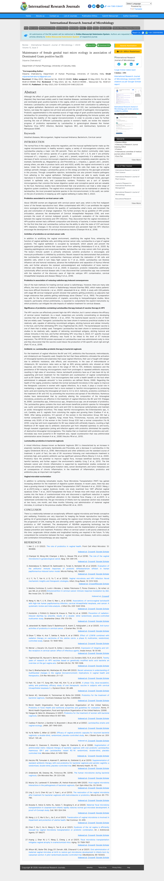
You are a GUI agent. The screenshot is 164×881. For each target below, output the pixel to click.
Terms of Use (102, 867)
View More (136, 160)
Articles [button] (81, 28)
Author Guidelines (130, 16)
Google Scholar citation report (125, 70)
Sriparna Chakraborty (31, 60)
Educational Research (123, 199)
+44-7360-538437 (114, 6)
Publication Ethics (89, 16)
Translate (138, 9)
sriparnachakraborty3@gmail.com (36, 76)
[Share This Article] (119, 64)
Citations (95, 28)
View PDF (91, 45)
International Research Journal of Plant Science (127, 171)
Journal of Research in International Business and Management (124, 185)
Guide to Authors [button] (105, 28)
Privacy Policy (116, 867)
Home (28, 16)
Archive (89, 28)
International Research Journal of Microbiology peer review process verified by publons (126, 109)
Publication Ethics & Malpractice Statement (126, 28)
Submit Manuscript (110, 16)
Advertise (89, 867)
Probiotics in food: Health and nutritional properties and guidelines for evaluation (64, 708)
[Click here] (89, 6)
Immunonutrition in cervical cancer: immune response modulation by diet (78, 591)
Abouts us (40, 16)
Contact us (54, 16)
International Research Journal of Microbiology (127, 193)
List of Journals (70, 16)
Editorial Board (73, 28)
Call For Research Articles (47, 28)
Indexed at (96, 596)
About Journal (33, 28)
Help (128, 867)
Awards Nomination (128, 45)
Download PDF (104, 45)
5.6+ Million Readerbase (129, 51)
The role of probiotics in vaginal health (64, 546)
